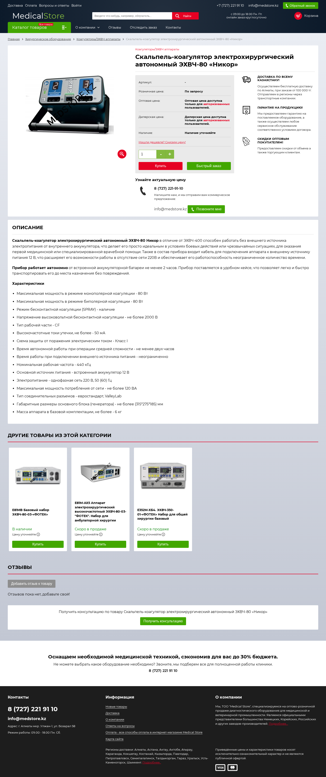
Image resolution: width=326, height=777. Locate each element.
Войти (76, 6)
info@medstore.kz (263, 6)
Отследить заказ (143, 27)
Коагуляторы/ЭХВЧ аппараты (157, 49)
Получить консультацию (163, 621)
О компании (85, 27)
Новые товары (116, 706)
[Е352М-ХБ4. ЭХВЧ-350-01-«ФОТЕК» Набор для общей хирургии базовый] (163, 475)
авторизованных (216, 104)
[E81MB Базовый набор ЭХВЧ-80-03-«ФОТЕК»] (38, 475)
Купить (160, 166)
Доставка (15, 6)
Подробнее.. (151, 762)
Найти (187, 16)
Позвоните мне (209, 209)
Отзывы (114, 27)
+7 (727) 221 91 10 (230, 6)
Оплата (31, 6)
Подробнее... (278, 723)
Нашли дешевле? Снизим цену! (162, 142)
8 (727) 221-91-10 (168, 188)
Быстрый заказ (208, 166)
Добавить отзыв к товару (31, 584)
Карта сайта (115, 739)
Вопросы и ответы (54, 6)
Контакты (173, 27)
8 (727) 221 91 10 (163, 671)
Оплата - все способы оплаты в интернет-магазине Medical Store (154, 732)
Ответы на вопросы (120, 726)
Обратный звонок (302, 5)
